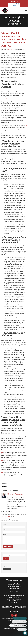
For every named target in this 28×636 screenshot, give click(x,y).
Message (5, 534)
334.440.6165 (14, 1)
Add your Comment (5, 516)
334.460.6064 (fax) (14, 591)
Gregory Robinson (11, 49)
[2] (2, 460)
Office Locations (14, 580)
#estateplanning (7, 569)
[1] (2, 452)
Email (4, 529)
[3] (2, 472)
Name (4, 524)
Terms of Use (7, 628)
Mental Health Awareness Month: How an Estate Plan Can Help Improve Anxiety (13, 39)
